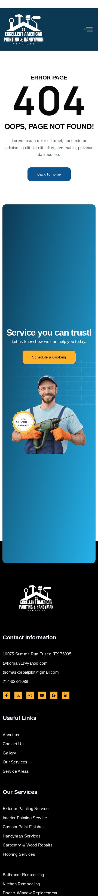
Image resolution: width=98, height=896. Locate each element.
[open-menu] (88, 29)
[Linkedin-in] (65, 695)
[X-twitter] (18, 695)
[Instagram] (30, 695)
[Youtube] (42, 695)
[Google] (53, 695)
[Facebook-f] (6, 695)
